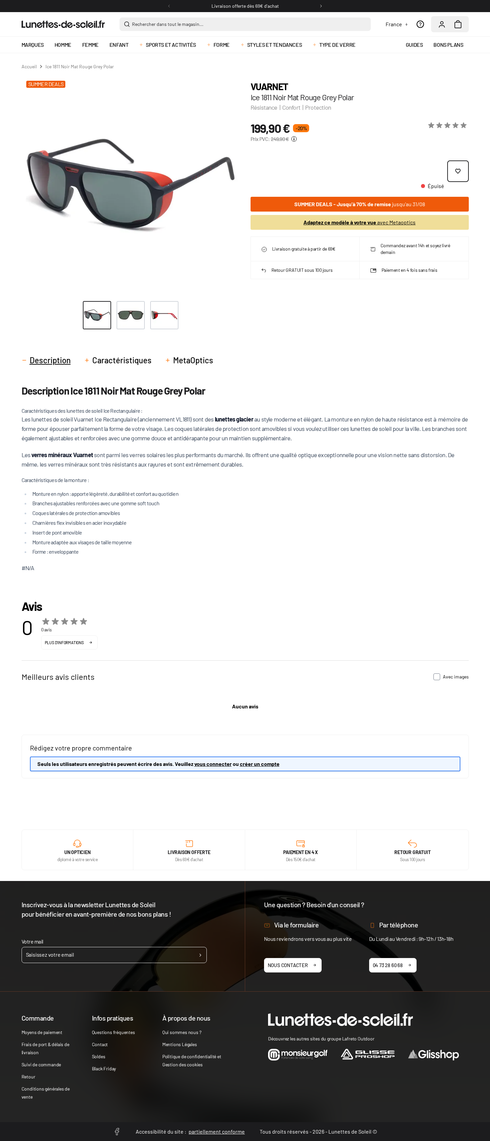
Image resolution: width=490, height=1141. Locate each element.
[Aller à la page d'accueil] (63, 24)
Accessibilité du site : (190, 1131)
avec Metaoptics (359, 222)
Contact (100, 1044)
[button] (448, 125)
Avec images (456, 676)
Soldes (98, 1056)
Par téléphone (398, 925)
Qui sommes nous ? (181, 1032)
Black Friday (104, 1068)
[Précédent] (169, 6)
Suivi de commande (41, 1064)
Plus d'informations (64, 642)
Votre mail (32, 941)
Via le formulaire (296, 925)
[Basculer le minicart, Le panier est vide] (458, 24)
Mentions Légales (179, 1044)
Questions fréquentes (113, 1032)
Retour (28, 1076)
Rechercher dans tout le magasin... (167, 24)
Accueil (29, 66)
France (394, 24)
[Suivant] (321, 6)
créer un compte (260, 764)
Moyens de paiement (42, 1032)
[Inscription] (200, 955)
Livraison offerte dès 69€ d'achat (245, 6)
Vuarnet (269, 86)
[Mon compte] (441, 24)
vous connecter (213, 764)
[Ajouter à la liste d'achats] (458, 171)
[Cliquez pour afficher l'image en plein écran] (130, 185)
